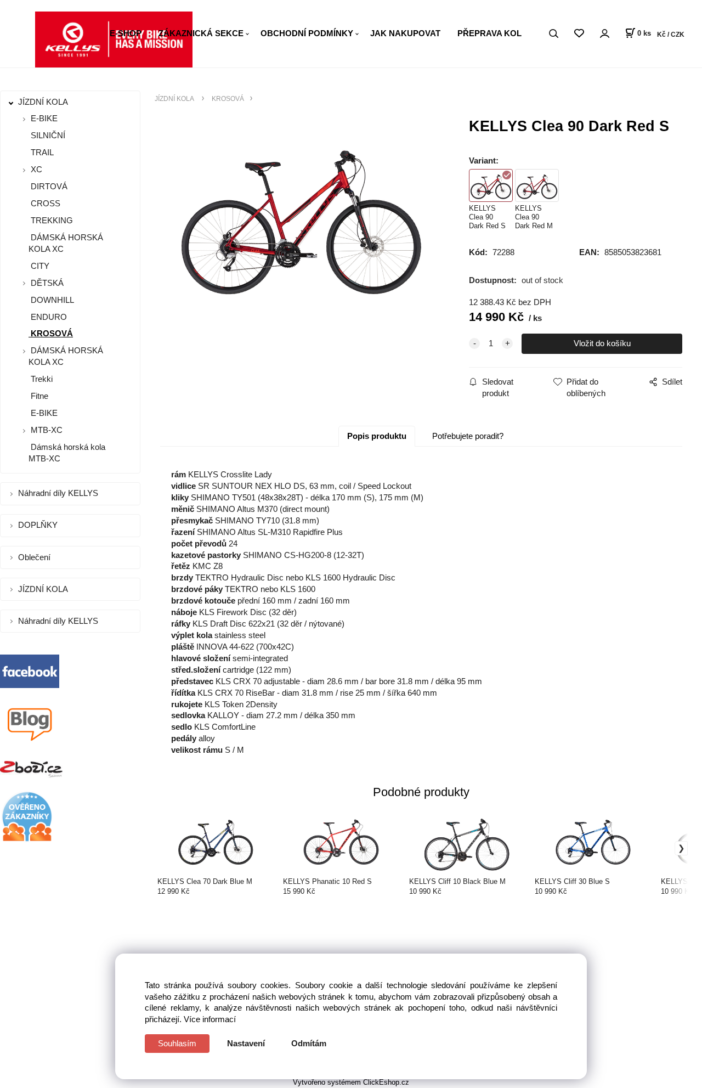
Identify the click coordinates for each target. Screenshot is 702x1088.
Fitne (38, 396)
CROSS (44, 203)
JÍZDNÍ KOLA (44, 101)
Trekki (41, 379)
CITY (39, 265)
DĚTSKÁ (47, 282)
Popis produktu (376, 436)
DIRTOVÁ (48, 186)
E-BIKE (44, 118)
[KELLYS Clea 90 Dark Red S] (301, 214)
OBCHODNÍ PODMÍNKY (307, 33)
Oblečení (35, 557)
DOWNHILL (51, 300)
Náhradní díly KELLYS (59, 493)
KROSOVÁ (51, 333)
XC (36, 169)
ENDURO (48, 317)
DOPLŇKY (39, 524)
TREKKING (51, 220)
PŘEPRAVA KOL (489, 33)
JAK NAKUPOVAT (405, 33)
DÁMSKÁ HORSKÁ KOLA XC (66, 243)
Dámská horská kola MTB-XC (67, 452)
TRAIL (41, 152)
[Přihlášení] (604, 34)
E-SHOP (125, 33)
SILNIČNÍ (47, 135)
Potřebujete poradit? (467, 436)
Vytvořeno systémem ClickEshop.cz (351, 1082)
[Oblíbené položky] (579, 34)
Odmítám (308, 1043)
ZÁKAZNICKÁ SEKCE (201, 33)
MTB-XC (47, 430)
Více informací (210, 1019)
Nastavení (246, 1043)
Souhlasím (177, 1043)
